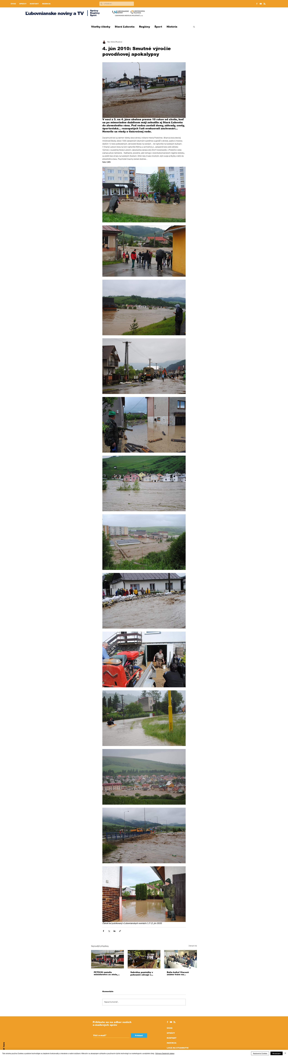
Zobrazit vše (193, 946)
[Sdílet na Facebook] (103, 931)
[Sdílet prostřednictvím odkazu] (120, 931)
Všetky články (100, 26)
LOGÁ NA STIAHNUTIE (178, 1048)
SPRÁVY (171, 1033)
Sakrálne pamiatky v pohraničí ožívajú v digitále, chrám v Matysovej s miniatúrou (143, 973)
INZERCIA (171, 1043)
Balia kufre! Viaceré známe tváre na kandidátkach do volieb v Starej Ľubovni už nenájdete (180, 973)
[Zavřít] (285, 1053)
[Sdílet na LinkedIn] (114, 931)
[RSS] (264, 3)
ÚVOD (169, 1028)
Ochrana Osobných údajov (164, 1053)
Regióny (144, 26)
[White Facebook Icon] (167, 1022)
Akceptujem (276, 1053)
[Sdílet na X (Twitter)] (109, 931)
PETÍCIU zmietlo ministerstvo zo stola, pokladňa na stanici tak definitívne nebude (107, 973)
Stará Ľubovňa (125, 26)
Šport (158, 26)
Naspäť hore (4, 1048)
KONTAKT (171, 1038)
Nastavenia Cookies (260, 1053)
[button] (194, 27)
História (172, 26)
